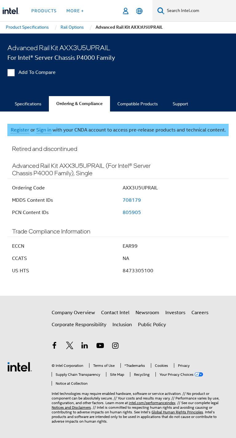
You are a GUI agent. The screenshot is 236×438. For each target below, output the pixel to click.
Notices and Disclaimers (71, 407)
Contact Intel (115, 313)
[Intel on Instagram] (115, 346)
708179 (132, 200)
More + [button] (75, 11)
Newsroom (147, 313)
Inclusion (122, 325)
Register (20, 130)
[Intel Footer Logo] (19, 366)
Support (180, 104)
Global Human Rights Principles (177, 412)
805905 (132, 212)
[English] (139, 11)
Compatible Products (137, 104)
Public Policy (152, 325)
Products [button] (44, 11)
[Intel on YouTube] (100, 346)
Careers (199, 313)
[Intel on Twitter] (70, 346)
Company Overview (73, 313)
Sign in (43, 130)
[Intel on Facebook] (54, 346)
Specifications (28, 104)
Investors (175, 313)
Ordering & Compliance (79, 104)
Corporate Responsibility (79, 325)
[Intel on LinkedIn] (85, 346)
